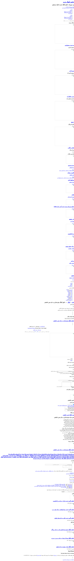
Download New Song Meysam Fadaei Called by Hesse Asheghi (30, 454)
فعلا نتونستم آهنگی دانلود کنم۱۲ (60, 484)
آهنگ (71, 284)
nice (67, 488)
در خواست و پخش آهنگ (68, 12)
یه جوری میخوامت (69, 45)
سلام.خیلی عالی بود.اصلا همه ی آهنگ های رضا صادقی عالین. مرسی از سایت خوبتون (51, 485)
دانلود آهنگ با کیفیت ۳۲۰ (70, 405)
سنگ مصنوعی (69, 485)
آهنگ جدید (29, 455)
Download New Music (31, 328)
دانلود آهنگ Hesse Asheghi (65, 457)
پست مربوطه (71, 373)
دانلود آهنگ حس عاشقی (30, 457)
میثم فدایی (45, 458)
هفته (73, 477)
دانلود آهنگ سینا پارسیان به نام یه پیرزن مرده (62, 538)
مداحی (71, 285)
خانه (71, 9)
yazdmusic (71, 455)
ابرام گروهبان (69, 484)
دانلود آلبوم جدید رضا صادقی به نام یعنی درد (63, 509)
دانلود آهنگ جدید (68, 2)
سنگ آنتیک (70, 486)
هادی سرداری (39, 555)
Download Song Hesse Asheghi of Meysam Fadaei (58, 454)
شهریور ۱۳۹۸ (69, 296)
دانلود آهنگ (70, 487)
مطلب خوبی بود (63, 487)
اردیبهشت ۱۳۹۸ (69, 300)
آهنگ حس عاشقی (23, 455)
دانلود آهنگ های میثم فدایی (62, 458)
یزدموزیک (35, 458)
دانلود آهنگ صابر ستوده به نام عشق (65, 546)
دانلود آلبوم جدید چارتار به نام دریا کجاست (63, 501)
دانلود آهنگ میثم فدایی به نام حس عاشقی (63, 320)
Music (67, 455)
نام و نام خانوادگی (71, 371)
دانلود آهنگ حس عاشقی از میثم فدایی (15, 457)
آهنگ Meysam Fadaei (37, 455)
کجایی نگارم (71, 147)
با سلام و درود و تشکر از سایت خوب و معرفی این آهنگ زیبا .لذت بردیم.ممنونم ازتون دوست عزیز (50, 486)
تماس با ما (70, 13)
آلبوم (71, 283)
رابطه (72, 122)
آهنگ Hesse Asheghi (48, 455)
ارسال (73, 374)
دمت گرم (71, 71)
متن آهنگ (72, 386)
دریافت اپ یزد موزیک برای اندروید (68, 559)
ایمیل (73, 372)
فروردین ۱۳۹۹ (69, 289)
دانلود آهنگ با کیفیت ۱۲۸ (62, 405)
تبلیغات (71, 10)
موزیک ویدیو (70, 286)
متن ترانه (50, 458)
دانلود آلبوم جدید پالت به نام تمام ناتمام (64, 518)
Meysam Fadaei (61, 455)
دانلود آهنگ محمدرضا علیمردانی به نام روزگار (62, 529)
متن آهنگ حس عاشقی (68, 415)
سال (70, 477)
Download (11, 454)
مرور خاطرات (70, 96)
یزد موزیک (40, 458)
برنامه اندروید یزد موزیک (68, 11)
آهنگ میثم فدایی (15, 455)
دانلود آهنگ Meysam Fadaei (52, 457)
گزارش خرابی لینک (71, 406)
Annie (71, 488)
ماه (71, 477)
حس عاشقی (8, 455)
